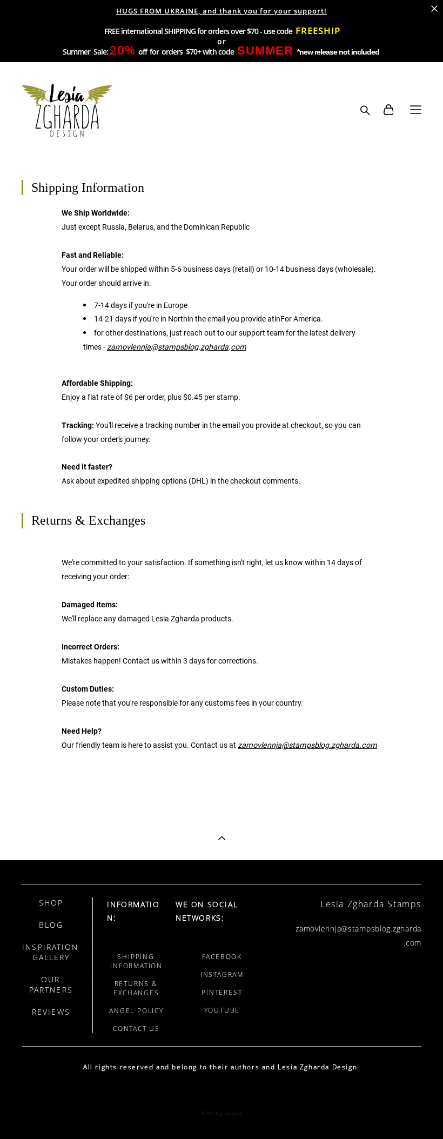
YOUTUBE (222, 1010)
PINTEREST (222, 992)
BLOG (51, 925)
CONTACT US (136, 1028)
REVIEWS (51, 1012)
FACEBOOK (222, 956)
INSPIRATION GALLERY (50, 952)
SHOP (51, 902)
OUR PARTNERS (51, 984)
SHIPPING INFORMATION (136, 961)
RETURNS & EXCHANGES (136, 988)
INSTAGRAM (222, 974)
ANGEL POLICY (136, 1010)
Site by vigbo (222, 1113)
